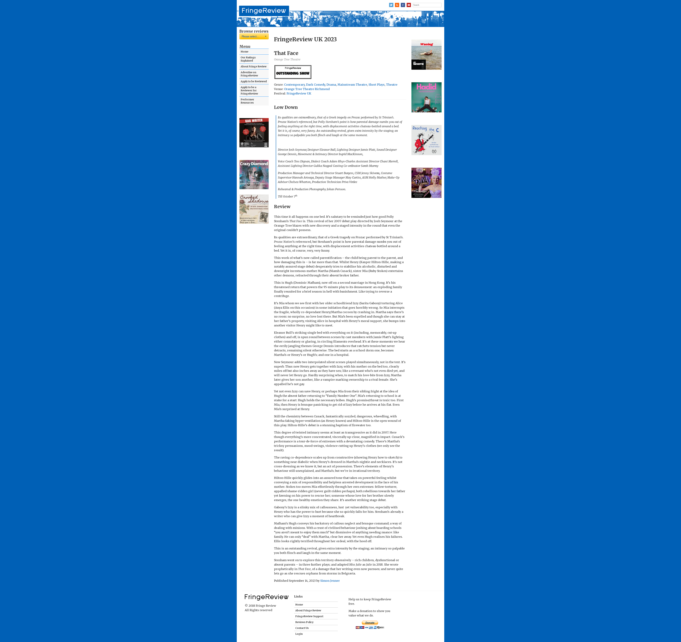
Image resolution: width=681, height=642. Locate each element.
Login (299, 633)
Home (244, 51)
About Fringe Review (254, 66)
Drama (331, 84)
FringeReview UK (299, 93)
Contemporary (294, 84)
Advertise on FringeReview (249, 74)
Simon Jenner (330, 580)
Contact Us (302, 628)
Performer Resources (247, 101)
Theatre (391, 84)
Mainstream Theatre (352, 84)
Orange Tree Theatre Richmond (307, 89)
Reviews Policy (304, 622)
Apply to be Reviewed (254, 81)
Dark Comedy (315, 84)
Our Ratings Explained (248, 59)
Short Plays (377, 84)
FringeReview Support (309, 616)
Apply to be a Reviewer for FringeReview (249, 90)
